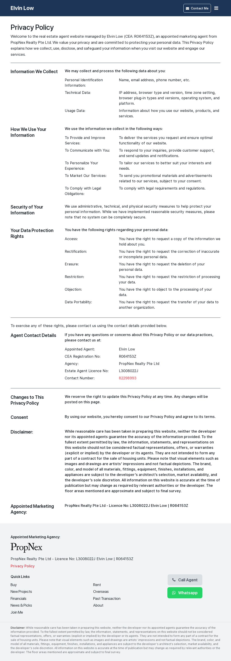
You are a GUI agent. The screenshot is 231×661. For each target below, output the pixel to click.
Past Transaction (106, 598)
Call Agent (187, 579)
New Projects (21, 591)
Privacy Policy (23, 566)
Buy (14, 584)
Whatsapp (187, 592)
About (98, 605)
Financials (18, 598)
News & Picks (21, 605)
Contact (199, 8)
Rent (97, 584)
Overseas (101, 591)
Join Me (17, 612)
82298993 (127, 378)
